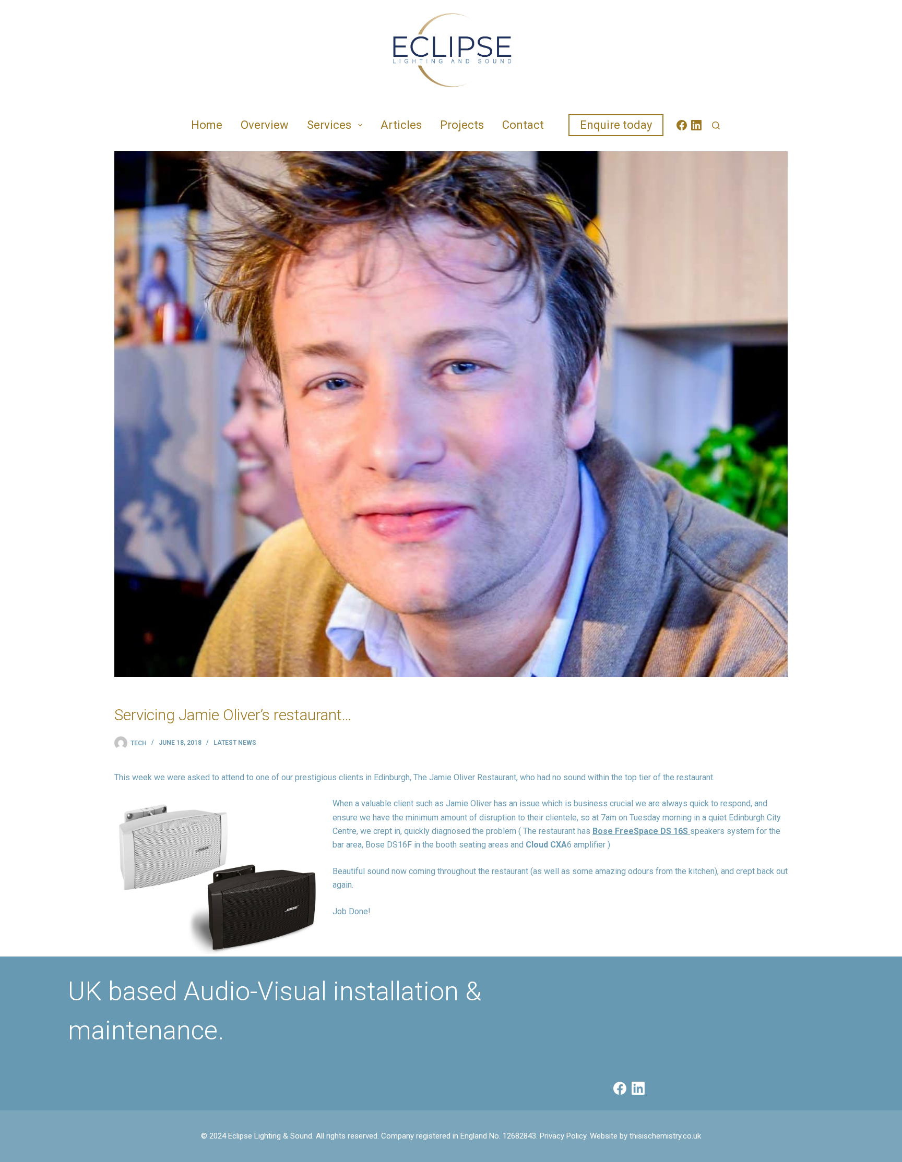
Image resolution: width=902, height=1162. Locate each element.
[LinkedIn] (696, 125)
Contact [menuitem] (523, 124)
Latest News (234, 742)
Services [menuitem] (329, 124)
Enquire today (616, 124)
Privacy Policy (563, 1136)
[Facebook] (681, 125)
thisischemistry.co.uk (665, 1136)
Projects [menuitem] (462, 124)
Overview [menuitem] (265, 124)
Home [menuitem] (206, 124)
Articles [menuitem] (401, 124)
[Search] (716, 125)
